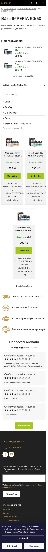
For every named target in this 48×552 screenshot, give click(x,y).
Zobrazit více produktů (23, 76)
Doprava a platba (9, 516)
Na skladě (11, 94)
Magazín (6, 509)
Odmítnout (12, 546)
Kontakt (5, 513)
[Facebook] (5, 454)
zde (32, 532)
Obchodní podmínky (11, 520)
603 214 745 (15, 447)
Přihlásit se (11, 494)
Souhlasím (34, 546)
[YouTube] (11, 454)
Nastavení (23, 538)
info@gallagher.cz (16, 441)
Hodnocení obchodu (24, 342)
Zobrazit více (24, 425)
